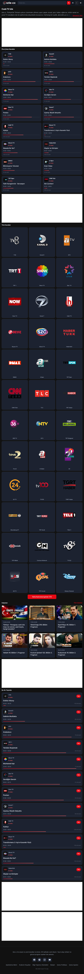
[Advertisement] (42, 32)
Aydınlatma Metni (11, 965)
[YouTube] (50, 960)
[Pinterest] (39, 960)
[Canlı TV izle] (9, 3)
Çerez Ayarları (73, 965)
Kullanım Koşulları (25, 965)
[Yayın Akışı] (73, 3)
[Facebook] (34, 960)
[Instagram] (45, 960)
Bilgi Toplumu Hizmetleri (40, 965)
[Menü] (80, 3)
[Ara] (68, 3)
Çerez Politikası (62, 965)
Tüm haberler (78, 603)
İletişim (52, 965)
